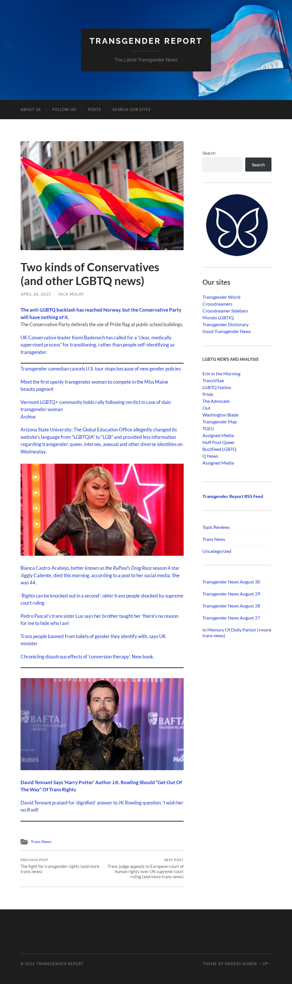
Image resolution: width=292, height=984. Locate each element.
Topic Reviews (216, 527)
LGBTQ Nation (216, 387)
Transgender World (221, 297)
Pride (207, 394)
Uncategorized (216, 551)
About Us (31, 109)
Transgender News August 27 (231, 617)
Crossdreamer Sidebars (225, 310)
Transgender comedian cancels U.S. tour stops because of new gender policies (101, 369)
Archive (28, 417)
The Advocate (216, 401)
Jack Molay (71, 294)
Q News (210, 456)
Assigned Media (218, 435)
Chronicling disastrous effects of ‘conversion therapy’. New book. (87, 657)
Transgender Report (146, 41)
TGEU (208, 428)
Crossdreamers (217, 303)
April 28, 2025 (36, 294)
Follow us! (64, 109)
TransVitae (213, 380)
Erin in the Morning (221, 373)
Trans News (41, 841)
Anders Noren (241, 963)
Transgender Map (219, 421)
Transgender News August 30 (231, 581)
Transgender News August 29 (231, 593)
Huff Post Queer (218, 442)
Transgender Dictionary (225, 324)
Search (209, 153)
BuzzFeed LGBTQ (219, 449)
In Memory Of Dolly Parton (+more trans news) (236, 632)
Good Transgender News (226, 331)
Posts (94, 109)
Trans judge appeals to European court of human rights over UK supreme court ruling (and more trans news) (146, 868)
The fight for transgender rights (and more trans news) (60, 866)
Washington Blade (220, 414)
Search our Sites (131, 109)
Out (206, 408)
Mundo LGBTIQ (218, 317)
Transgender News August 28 (231, 605)
